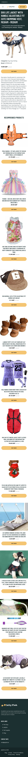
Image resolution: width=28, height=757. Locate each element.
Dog (9, 61)
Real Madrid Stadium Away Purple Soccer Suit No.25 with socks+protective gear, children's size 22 (14, 391)
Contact (10, 752)
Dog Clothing (13, 61)
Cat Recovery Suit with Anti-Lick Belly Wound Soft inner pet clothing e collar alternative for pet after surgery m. (14, 680)
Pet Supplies (7, 730)
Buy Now (14, 71)
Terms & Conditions (18, 752)
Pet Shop (22, 6)
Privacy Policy (11, 754)
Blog (5, 733)
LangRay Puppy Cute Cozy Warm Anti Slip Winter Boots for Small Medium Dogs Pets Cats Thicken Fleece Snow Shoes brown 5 (14, 344)
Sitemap (18, 754)
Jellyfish (5, 727)
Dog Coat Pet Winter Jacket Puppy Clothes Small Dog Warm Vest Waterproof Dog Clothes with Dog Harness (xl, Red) (14, 439)
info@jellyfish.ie (5, 2)
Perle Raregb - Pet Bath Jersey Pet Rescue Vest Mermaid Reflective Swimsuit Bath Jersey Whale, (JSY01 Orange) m (14, 153)
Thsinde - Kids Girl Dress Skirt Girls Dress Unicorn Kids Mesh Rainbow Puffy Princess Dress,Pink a (14, 200)
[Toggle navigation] (3, 6)
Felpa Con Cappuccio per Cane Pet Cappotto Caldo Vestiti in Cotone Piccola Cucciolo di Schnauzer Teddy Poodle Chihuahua (14, 487)
